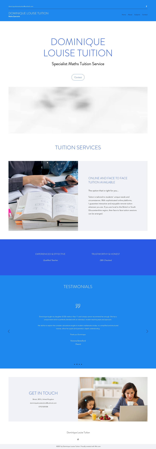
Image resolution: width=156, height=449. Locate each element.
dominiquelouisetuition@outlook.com (20, 6)
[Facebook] (146, 6)
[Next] (147, 331)
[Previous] (9, 331)
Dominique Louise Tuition (78, 432)
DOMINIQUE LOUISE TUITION (28, 13)
